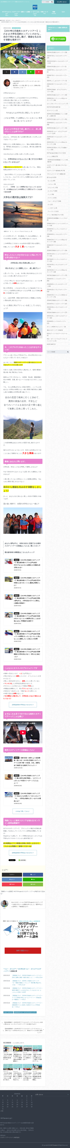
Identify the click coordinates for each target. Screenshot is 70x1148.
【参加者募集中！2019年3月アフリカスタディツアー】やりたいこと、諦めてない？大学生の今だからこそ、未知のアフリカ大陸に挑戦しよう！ (22, 1030)
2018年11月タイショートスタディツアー (57, 224)
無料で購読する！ (22, 951)
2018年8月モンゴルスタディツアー (57, 235)
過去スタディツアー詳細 (55, 330)
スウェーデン (53, 187)
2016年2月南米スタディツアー (57, 300)
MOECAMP (51, 344)
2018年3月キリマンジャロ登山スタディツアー (57, 240)
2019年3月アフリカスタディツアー (57, 138)
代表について (44, 12)
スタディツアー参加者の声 (56, 170)
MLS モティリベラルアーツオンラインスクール (57, 340)
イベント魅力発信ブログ (55, 215)
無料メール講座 (25, 11)
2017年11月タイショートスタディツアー (57, 255)
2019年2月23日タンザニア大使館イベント (57, 148)
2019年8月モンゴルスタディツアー (57, 123)
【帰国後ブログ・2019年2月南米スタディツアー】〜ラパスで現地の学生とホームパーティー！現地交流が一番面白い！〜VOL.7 (27, 997)
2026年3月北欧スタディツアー (56, 66)
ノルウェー (52, 184)
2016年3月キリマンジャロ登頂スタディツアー (57, 296)
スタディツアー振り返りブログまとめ (57, 166)
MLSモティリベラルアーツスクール (57, 334)
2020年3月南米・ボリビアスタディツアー (57, 90)
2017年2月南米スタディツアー (57, 275)
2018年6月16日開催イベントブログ (57, 219)
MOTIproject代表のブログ (56, 153)
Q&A (63, 11)
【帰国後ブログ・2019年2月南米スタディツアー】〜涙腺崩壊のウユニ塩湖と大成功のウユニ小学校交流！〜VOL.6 (27, 1005)
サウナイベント (52, 110)
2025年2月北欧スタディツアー (57, 52)
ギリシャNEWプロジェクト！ (56, 326)
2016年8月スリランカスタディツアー (57, 285)
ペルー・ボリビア (10, 969)
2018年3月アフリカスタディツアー (57, 246)
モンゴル (51, 181)
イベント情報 (52, 156)
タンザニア (52, 191)
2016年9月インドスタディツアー (56, 280)
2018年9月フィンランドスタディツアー (57, 230)
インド (51, 194)
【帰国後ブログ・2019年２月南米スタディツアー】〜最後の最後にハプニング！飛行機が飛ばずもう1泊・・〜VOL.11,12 (26, 983)
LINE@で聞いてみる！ (23, 811)
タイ (50, 204)
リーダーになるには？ (35, 13)
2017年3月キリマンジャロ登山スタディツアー (57, 271)
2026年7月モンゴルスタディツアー (57, 71)
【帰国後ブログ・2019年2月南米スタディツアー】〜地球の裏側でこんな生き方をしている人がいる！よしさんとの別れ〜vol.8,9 (27, 990)
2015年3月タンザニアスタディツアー (57, 308)
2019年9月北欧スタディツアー (57, 119)
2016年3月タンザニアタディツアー (57, 290)
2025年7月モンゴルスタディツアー (57, 57)
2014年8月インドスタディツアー (56, 322)
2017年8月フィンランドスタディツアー (57, 260)
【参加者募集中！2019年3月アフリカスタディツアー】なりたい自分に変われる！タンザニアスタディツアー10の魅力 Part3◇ (23, 1023)
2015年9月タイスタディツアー (57, 303)
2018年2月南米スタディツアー (57, 250)
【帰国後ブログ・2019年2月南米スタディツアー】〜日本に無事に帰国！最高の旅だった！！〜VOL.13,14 (27, 976)
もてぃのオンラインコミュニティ (57, 103)
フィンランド (53, 211)
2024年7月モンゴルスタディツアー (57, 76)
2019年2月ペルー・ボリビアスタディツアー (25, 1012)
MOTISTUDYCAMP (53, 107)
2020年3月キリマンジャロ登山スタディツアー (57, 99)
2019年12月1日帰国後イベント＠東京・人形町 (57, 115)
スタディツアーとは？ (16, 13)
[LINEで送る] (22, 860)
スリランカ (52, 198)
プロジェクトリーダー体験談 (56, 174)
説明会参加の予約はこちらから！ (23, 704)
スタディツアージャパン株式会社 (10, 1137)
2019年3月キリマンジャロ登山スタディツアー (57, 143)
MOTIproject (54, 1145)
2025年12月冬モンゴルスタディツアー (57, 62)
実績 (54, 12)
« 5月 (1, 1111)
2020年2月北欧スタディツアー (57, 95)
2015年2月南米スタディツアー (57, 312)
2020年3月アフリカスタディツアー (57, 85)
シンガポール (52, 208)
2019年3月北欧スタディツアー (57, 128)
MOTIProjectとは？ (6, 13)
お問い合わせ (63, 2)
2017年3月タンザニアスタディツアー (57, 265)
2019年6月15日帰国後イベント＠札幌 (58, 161)
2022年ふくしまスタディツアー (57, 80)
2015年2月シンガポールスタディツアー (57, 317)
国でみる (51, 177)
